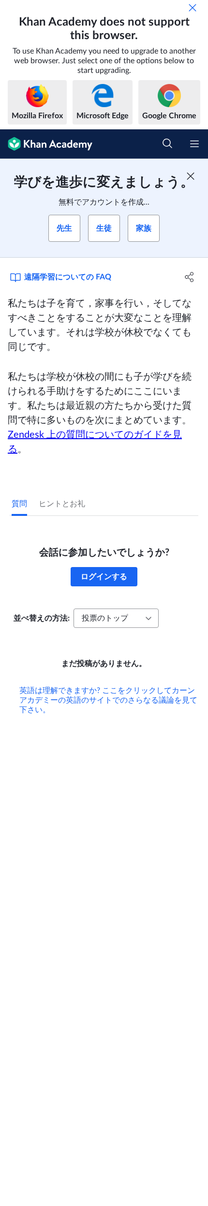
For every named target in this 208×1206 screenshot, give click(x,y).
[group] (104, 492)
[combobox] (116, 618)
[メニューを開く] (194, 144)
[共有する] (189, 277)
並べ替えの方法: (42, 618)
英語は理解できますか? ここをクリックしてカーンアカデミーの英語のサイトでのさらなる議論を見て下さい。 (108, 700)
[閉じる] (192, 7)
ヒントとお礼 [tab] (62, 504)
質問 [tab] (19, 504)
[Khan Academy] (46, 144)
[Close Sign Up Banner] (190, 176)
